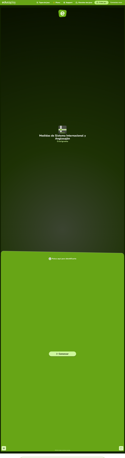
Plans (58, 2)
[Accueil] (9, 2)
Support (69, 2)
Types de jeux (44, 2)
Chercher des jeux (85, 2)
